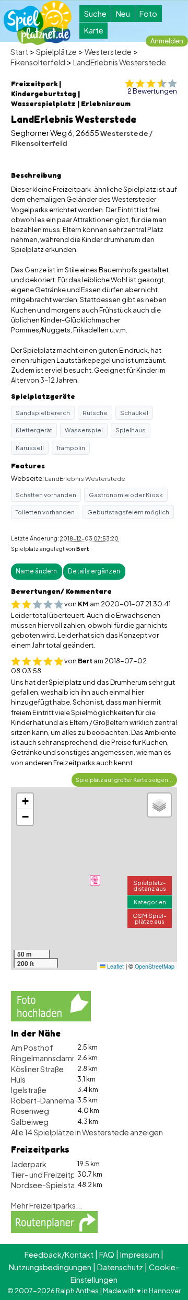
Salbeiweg (30, 1121)
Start (19, 51)
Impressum (139, 1254)
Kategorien (150, 901)
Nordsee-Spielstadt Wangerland (69, 1185)
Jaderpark (28, 1164)
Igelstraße (28, 1090)
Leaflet (114, 966)
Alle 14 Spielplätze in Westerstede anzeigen (87, 1132)
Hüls (18, 1079)
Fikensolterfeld (37, 62)
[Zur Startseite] (38, 23)
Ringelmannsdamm (45, 1058)
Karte (93, 30)
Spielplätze (56, 51)
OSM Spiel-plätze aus (150, 918)
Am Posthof (32, 1047)
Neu (123, 13)
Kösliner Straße (37, 1069)
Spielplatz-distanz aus (149, 885)
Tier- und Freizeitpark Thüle (59, 1174)
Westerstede (108, 51)
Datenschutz (120, 1267)
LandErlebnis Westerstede (119, 62)
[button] (95, 880)
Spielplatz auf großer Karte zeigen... (124, 779)
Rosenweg (30, 1110)
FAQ (106, 1254)
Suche (95, 13)
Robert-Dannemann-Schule (60, 1100)
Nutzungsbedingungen (50, 1267)
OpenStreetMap (154, 966)
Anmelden (166, 41)
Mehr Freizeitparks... (46, 1205)
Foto (148, 13)
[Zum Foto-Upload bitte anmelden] (51, 1005)
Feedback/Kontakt (59, 1254)
